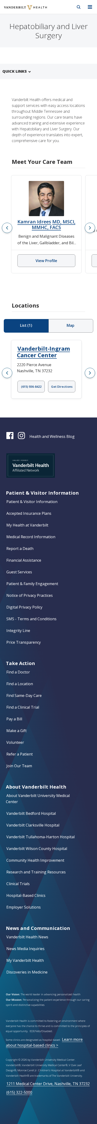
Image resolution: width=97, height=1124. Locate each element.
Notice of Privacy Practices (29, 595)
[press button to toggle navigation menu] (90, 7)
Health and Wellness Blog (52, 436)
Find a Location (19, 683)
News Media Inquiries (25, 948)
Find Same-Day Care (24, 695)
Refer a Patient (19, 754)
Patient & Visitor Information (31, 501)
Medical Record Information (30, 536)
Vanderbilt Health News (27, 937)
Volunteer (15, 742)
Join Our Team (19, 765)
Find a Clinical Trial (22, 707)
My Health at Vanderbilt (27, 525)
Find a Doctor (18, 672)
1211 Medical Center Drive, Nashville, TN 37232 (48, 1083)
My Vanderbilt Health (25, 960)
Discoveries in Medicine (27, 972)
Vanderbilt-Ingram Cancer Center (43, 352)
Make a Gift (16, 730)
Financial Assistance (23, 560)
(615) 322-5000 (19, 1092)
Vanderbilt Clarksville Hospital (32, 825)
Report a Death (19, 548)
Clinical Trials (18, 883)
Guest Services (19, 572)
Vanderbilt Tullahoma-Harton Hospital (40, 836)
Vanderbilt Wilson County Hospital (36, 848)
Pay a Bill (14, 719)
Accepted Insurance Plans (28, 513)
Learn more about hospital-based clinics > (44, 1042)
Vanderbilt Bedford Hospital (31, 813)
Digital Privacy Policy (24, 607)
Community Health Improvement (35, 860)
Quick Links (14, 71)
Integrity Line (18, 630)
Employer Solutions (23, 907)
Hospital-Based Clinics (25, 895)
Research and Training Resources (36, 872)
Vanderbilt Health (20, 10)
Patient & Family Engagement (32, 583)
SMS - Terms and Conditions (31, 618)
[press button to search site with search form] (78, 7)
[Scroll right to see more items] (90, 228)
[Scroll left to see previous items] (7, 228)
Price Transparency (23, 642)
